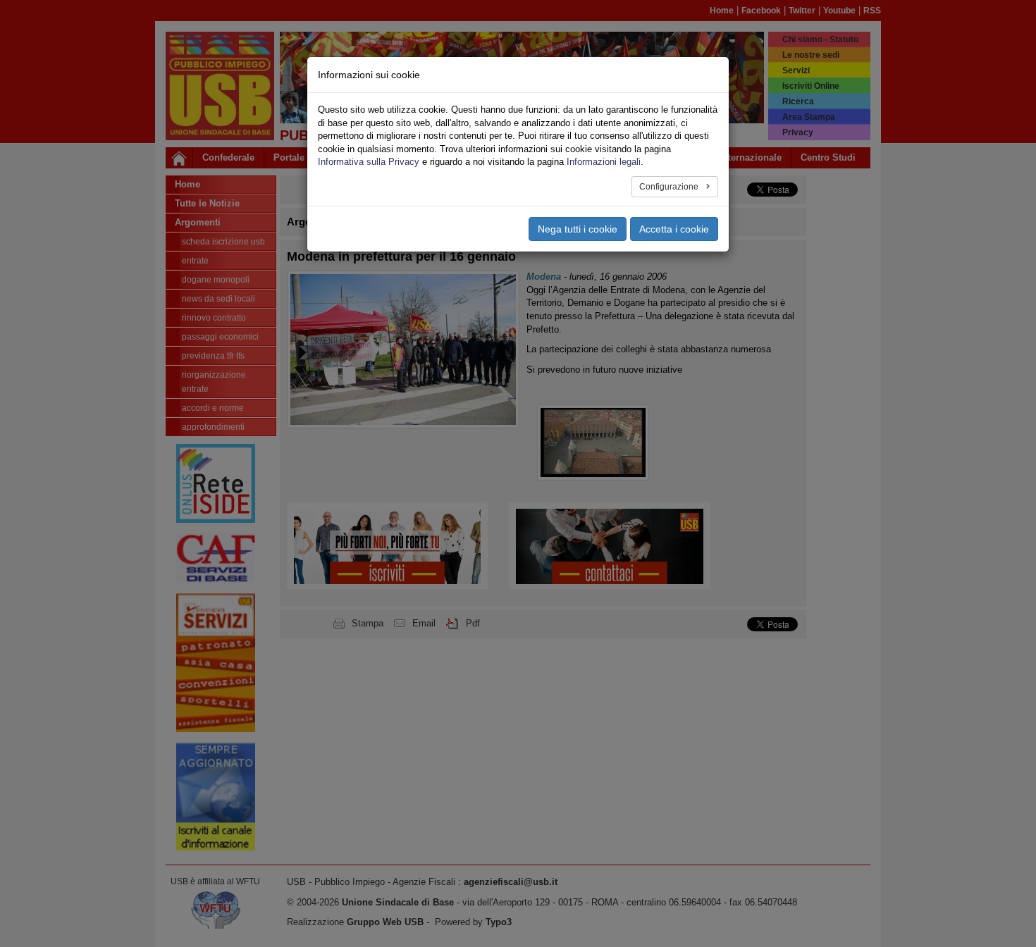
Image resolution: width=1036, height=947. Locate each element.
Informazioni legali (604, 161)
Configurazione (670, 187)
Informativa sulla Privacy (368, 161)
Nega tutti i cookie (577, 229)
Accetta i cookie (674, 229)
